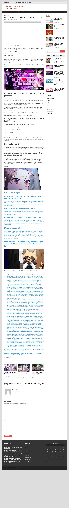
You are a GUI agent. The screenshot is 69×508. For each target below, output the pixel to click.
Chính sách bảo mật (25, 2)
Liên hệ (30, 2)
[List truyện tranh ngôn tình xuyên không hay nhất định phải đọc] (24, 372)
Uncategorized (49, 113)
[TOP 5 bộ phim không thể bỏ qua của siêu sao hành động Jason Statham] (49, 28)
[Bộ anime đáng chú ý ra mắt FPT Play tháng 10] (49, 69)
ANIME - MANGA (6, 15)
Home (6, 11)
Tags (61, 55)
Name (5, 420)
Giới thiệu (12, 2)
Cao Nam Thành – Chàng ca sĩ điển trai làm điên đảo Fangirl (59, 44)
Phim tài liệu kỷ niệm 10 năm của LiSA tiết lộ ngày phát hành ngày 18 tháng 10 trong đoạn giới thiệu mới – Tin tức (59, 73)
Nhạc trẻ (11, 11)
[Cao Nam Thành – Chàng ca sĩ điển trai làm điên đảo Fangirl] (49, 47)
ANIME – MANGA (44, 11)
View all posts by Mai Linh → (17, 391)
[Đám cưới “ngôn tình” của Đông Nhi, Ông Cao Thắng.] (49, 41)
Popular (49, 55)
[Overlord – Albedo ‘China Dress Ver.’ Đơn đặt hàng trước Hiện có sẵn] (49, 91)
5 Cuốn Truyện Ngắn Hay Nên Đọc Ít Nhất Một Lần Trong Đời (58, 19)
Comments (55, 55)
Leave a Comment (18, 19)
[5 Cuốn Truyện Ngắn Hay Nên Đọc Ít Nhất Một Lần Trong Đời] (49, 22)
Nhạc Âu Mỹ (49, 104)
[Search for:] (55, 51)
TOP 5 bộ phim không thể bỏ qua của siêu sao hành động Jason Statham (59, 25)
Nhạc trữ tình (18, 11)
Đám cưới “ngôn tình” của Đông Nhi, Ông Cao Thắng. (59, 38)
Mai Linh (13, 19)
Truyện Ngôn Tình (50, 111)
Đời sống (32, 11)
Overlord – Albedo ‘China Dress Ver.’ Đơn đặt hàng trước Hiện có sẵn (59, 89)
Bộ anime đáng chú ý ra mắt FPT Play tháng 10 (59, 66)
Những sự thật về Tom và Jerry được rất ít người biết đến (59, 32)
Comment (6, 405)
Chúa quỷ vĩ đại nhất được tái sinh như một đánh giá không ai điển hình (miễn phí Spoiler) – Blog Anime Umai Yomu (59, 82)
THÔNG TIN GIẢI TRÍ (14, 6)
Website (6, 430)
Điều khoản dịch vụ (18, 2)
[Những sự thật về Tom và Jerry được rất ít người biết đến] (49, 34)
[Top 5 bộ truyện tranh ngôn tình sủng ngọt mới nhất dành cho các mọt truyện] (10, 371)
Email (5, 425)
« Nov (47, 461)
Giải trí (37, 11)
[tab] (49, 56)
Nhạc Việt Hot (26, 11)
